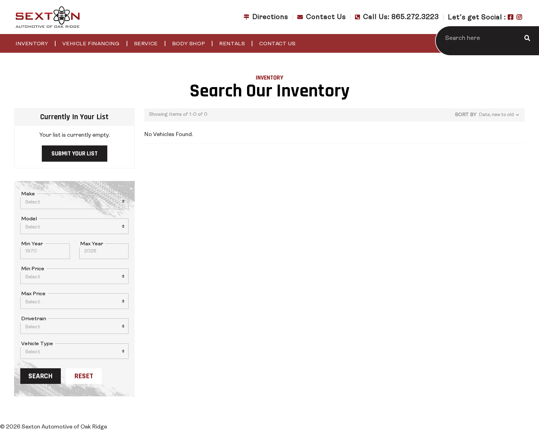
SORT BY (465, 114)
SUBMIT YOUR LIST (74, 153)
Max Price (33, 293)
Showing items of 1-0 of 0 (178, 114)
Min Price (32, 269)
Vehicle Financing (90, 44)
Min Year (32, 244)
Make (28, 194)
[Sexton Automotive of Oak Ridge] (48, 17)
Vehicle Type (37, 343)
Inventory (32, 44)
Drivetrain (33, 318)
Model (29, 219)
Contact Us (277, 44)
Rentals (232, 44)
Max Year (91, 244)
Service (146, 44)
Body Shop (188, 44)
